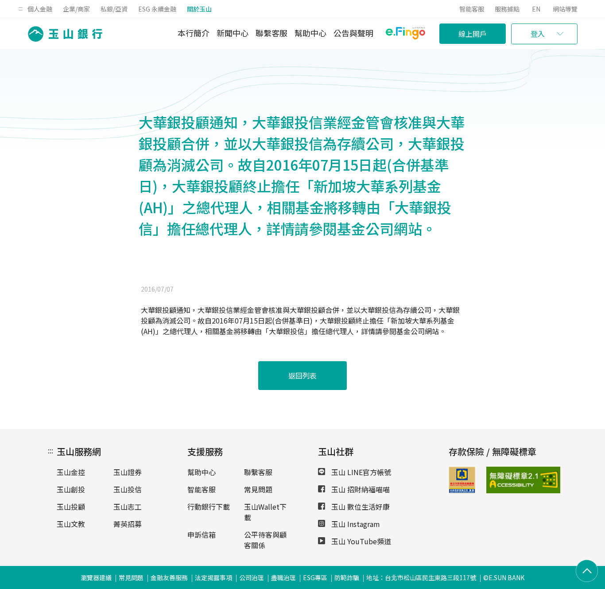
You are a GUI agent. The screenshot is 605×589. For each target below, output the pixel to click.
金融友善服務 (169, 577)
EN (536, 8)
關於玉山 (199, 8)
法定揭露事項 (213, 577)
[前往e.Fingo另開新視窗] (405, 34)
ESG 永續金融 (157, 8)
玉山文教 (71, 524)
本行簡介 (193, 33)
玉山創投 (71, 489)
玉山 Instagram (355, 524)
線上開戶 (472, 33)
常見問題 (258, 489)
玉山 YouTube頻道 (360, 541)
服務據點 (507, 8)
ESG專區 (315, 577)
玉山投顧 (71, 506)
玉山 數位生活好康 (360, 506)
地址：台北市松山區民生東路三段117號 (421, 577)
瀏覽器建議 (96, 577)
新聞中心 (232, 33)
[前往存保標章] (462, 490)
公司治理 (251, 577)
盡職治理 (283, 577)
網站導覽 (565, 8)
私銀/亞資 (114, 8)
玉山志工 (127, 506)
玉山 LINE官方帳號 (360, 472)
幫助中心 (310, 33)
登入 (538, 33)
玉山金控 (71, 472)
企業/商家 (76, 8)
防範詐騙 (346, 577)
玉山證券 (127, 472)
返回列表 (302, 375)
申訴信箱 (201, 534)
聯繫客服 (271, 33)
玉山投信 (127, 489)
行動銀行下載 (208, 506)
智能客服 (471, 8)
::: (21, 8)
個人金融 (39, 8)
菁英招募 (127, 524)
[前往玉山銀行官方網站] (62, 34)
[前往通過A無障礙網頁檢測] (498, 480)
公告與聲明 (353, 33)
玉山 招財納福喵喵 (360, 489)
